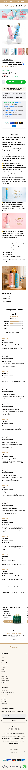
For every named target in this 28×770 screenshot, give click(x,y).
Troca (3, 667)
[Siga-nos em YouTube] (18, 729)
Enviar (14, 720)
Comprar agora (14, 82)
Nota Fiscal (4, 676)
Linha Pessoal (4, 699)
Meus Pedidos (5, 674)
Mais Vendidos (5, 695)
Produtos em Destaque (7, 692)
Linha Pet (3, 701)
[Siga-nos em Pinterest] (16, 729)
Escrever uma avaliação (12, 332)
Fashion (3, 697)
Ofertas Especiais (6, 690)
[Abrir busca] (17, 6)
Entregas (3, 671)
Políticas (3, 683)
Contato (3, 669)
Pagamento (4, 665)
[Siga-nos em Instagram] (12, 729)
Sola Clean (4, 703)
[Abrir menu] (2, 6)
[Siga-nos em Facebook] (9, 729)
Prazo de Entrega (5, 663)
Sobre (2, 660)
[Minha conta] (19, 6)
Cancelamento (5, 680)
